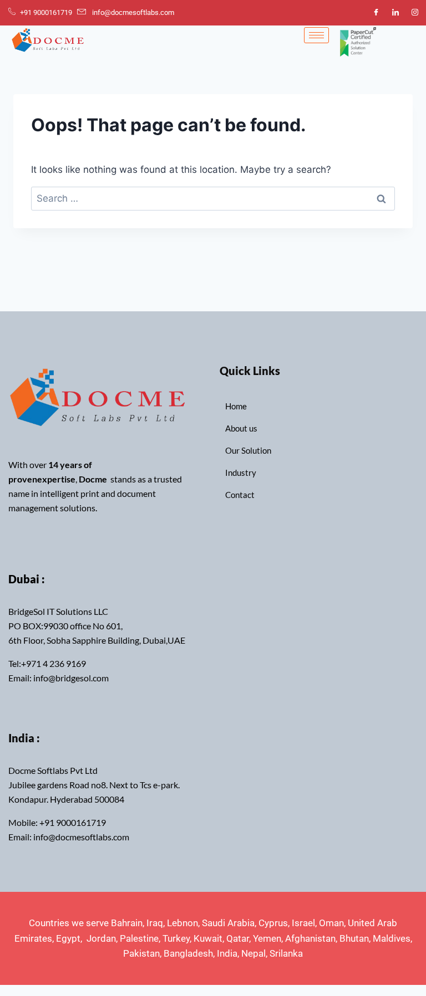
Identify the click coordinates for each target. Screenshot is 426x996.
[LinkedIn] (395, 12)
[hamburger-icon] (316, 35)
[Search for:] (213, 198)
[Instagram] (415, 12)
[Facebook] (376, 12)
